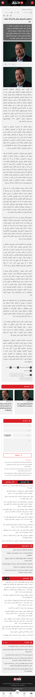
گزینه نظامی (28, 379)
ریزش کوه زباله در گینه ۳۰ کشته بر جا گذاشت (20, 608)
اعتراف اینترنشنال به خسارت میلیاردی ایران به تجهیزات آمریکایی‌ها (19, 554)
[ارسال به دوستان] (11, 15)
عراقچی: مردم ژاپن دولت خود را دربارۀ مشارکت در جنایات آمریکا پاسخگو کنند (17, 536)
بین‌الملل (29, 10)
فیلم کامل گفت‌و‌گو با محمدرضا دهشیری (22, 550)
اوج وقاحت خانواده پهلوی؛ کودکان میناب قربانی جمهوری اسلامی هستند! (18, 559)
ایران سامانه (15, 688)
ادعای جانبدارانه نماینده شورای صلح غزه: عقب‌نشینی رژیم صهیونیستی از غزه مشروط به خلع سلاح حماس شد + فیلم (17, 627)
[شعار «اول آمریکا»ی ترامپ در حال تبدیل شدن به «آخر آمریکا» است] (24, 395)
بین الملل (24, 10)
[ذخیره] (7, 15)
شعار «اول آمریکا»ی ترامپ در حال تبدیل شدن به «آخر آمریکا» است (24, 405)
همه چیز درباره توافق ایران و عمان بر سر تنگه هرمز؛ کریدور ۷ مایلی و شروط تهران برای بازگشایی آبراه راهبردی (17, 583)
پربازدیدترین (10, 696)
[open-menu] (32, 2)
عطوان (21, 375)
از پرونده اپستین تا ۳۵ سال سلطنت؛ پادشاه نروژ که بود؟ (18, 655)
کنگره (22, 379)
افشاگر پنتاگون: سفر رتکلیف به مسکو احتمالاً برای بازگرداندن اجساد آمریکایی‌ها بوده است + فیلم (19, 492)
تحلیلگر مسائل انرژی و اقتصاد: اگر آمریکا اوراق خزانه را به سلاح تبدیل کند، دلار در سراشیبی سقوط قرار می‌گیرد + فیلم (18, 519)
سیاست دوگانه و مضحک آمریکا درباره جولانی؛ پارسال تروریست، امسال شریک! (17, 651)
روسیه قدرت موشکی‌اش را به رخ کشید (22, 567)
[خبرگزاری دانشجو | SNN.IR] (17, 2)
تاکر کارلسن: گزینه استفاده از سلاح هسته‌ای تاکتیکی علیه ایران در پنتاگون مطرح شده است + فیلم (17, 526)
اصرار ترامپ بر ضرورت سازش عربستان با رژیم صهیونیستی (17, 635)
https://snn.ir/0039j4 (25, 367)
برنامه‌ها (24, 696)
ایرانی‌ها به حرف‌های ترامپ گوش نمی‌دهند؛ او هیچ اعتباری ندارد (17, 564)
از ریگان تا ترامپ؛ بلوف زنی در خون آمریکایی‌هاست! (20, 646)
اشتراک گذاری (26, 371)
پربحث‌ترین (8, 482)
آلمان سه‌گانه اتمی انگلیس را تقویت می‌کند (21, 632)
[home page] (17, 692)
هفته (8, 578)
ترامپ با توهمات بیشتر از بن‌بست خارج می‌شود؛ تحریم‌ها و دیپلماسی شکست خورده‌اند (18, 571)
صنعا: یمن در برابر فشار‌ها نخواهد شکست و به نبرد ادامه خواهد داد (17, 487)
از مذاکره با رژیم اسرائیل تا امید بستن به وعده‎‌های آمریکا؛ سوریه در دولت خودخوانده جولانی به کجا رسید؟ (17, 659)
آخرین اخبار (23, 482)
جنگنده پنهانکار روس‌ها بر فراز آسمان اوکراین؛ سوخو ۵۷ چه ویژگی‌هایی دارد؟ (18, 596)
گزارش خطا (15, 367)
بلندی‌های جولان (14, 375)
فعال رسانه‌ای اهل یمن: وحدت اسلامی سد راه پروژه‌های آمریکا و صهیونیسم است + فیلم (17, 531)
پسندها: (7, 367)
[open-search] (2, 2)
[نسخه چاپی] (4, 15)
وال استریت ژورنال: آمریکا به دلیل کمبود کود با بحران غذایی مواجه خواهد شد (18, 497)
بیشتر (5, 546)
